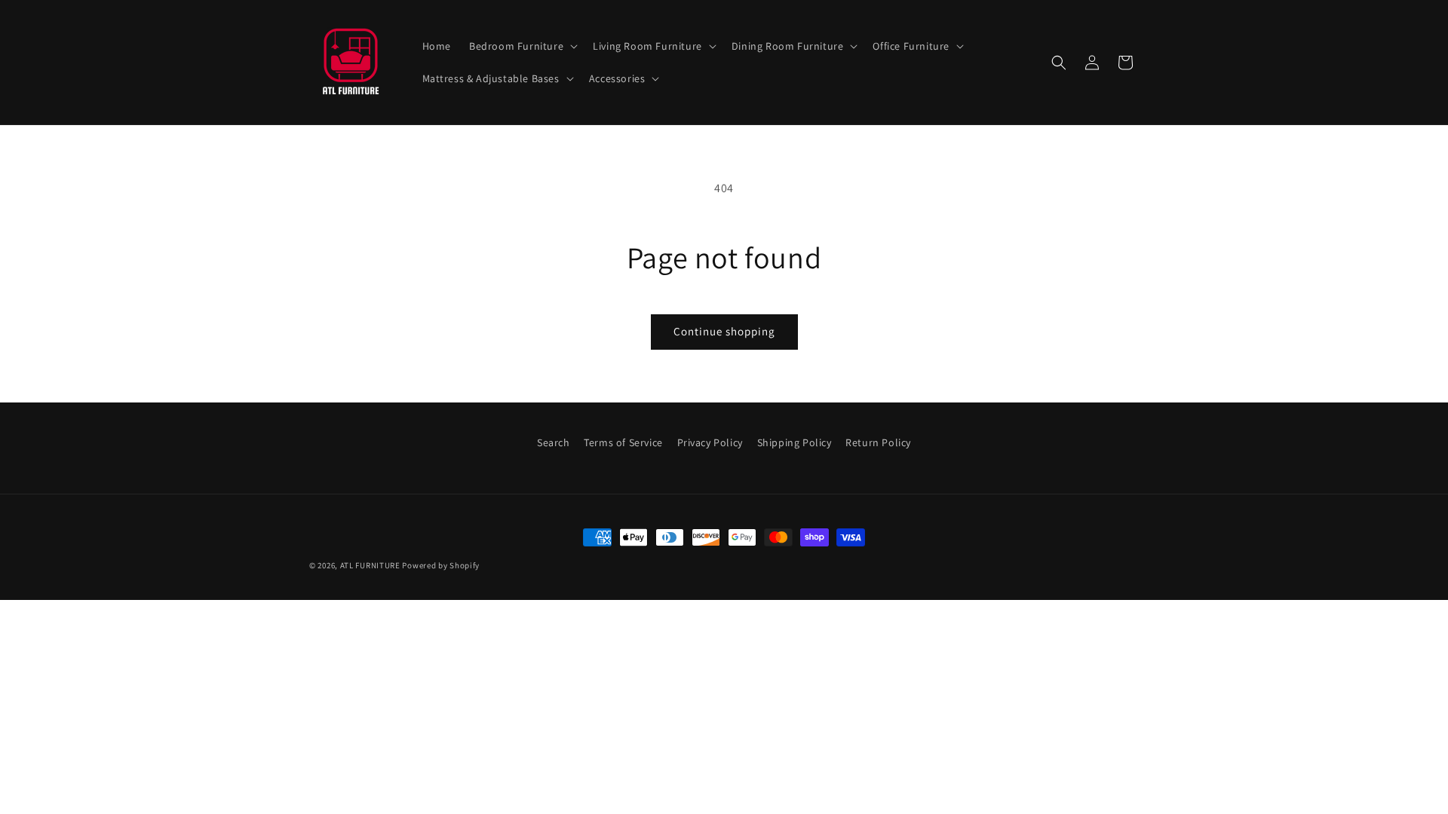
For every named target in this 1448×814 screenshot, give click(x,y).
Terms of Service (623, 442)
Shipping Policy (794, 442)
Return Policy (878, 442)
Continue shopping (724, 331)
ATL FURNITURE (370, 565)
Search (553, 442)
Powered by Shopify (441, 565)
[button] (522, 46)
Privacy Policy (710, 442)
